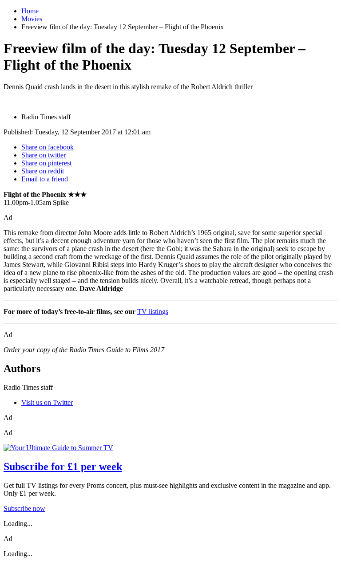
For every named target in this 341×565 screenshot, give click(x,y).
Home (30, 11)
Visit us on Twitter (47, 402)
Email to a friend (44, 179)
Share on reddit (42, 171)
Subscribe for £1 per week (63, 466)
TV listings (152, 311)
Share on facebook (47, 147)
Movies (31, 19)
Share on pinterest (46, 163)
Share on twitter (43, 155)
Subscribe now (24, 508)
